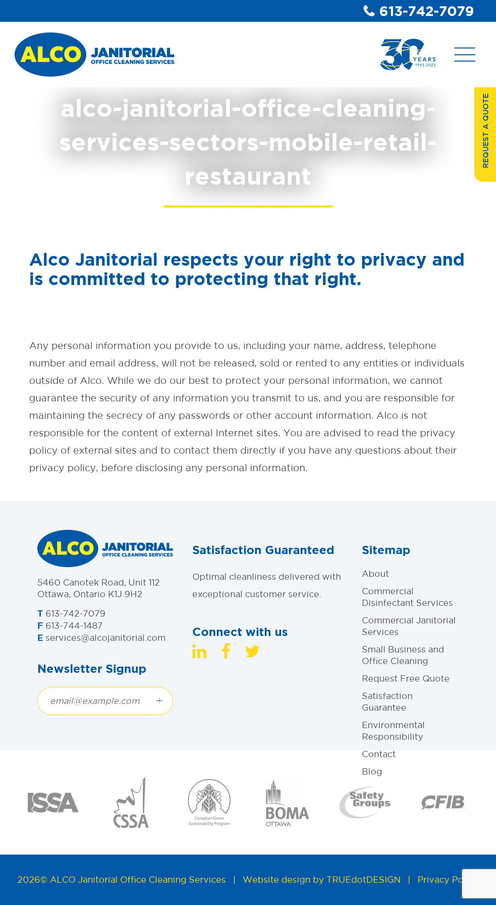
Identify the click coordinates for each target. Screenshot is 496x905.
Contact (379, 754)
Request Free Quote (406, 678)
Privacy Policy (448, 879)
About (375, 573)
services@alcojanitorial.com (106, 637)
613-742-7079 (426, 10)
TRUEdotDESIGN (363, 879)
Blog (372, 771)
